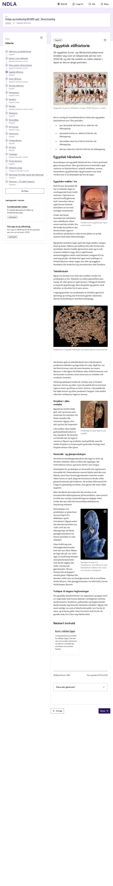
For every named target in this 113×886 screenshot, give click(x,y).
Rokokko (12, 106)
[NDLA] (10, 4)
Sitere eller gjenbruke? (65, 687)
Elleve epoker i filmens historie (20, 65)
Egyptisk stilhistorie (16, 72)
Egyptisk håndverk (67, 157)
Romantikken (14, 120)
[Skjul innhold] (41, 37)
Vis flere (24, 191)
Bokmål (64, 4)
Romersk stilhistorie (16, 86)
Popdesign (13, 154)
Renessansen (14, 92)
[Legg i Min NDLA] (105, 40)
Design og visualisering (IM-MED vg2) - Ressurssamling (30, 19)
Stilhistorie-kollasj (15, 168)
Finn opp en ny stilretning (18, 226)
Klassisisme (13, 113)
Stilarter (8, 23)
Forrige (59, 711)
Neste (102, 711)
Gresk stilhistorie (15, 79)
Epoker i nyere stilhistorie (18, 58)
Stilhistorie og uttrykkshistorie (20, 51)
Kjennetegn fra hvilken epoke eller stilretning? (26, 175)
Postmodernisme (15, 161)
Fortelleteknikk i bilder (17, 206)
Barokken (12, 99)
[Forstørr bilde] (105, 188)
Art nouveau (13, 127)
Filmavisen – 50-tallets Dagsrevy (22, 181)
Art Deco (12, 147)
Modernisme (14, 133)
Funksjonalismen (15, 140)
